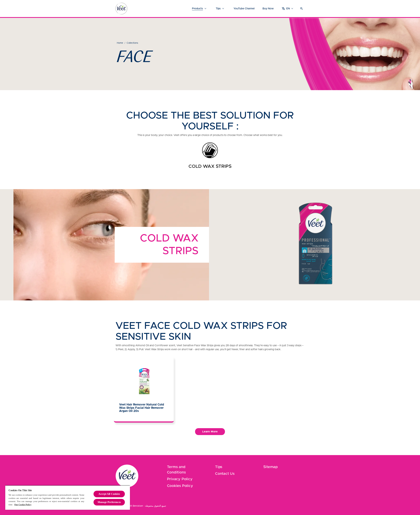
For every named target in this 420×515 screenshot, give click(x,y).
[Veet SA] (127, 475)
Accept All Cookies (109, 494)
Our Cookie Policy (23, 504)
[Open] (301, 8)
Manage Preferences (109, 502)
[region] (67, 497)
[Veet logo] (121, 8)
